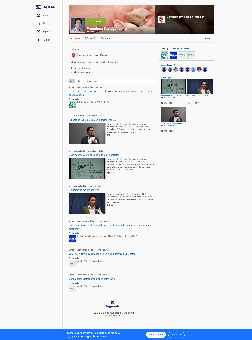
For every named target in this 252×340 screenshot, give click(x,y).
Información (90, 38)
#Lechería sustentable (81, 72)
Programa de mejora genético (84, 190)
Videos (164, 77)
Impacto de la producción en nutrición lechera (92, 120)
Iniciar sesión (156, 334)
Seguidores (106, 38)
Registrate (176, 334)
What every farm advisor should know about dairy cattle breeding (102, 254)
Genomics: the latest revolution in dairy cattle (92, 279)
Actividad (76, 38)
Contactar (96, 21)
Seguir (207, 38)
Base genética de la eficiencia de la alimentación (94, 155)
